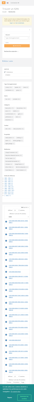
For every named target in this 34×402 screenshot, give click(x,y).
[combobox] (17, 38)
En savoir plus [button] (15, 391)
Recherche (17, 46)
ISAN (10, 217)
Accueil (4, 12)
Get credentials (19, 23)
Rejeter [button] (9, 397)
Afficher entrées (16, 210)
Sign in (12, 23)
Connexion (14, 3)
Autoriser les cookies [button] (24, 397)
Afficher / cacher (8, 61)
